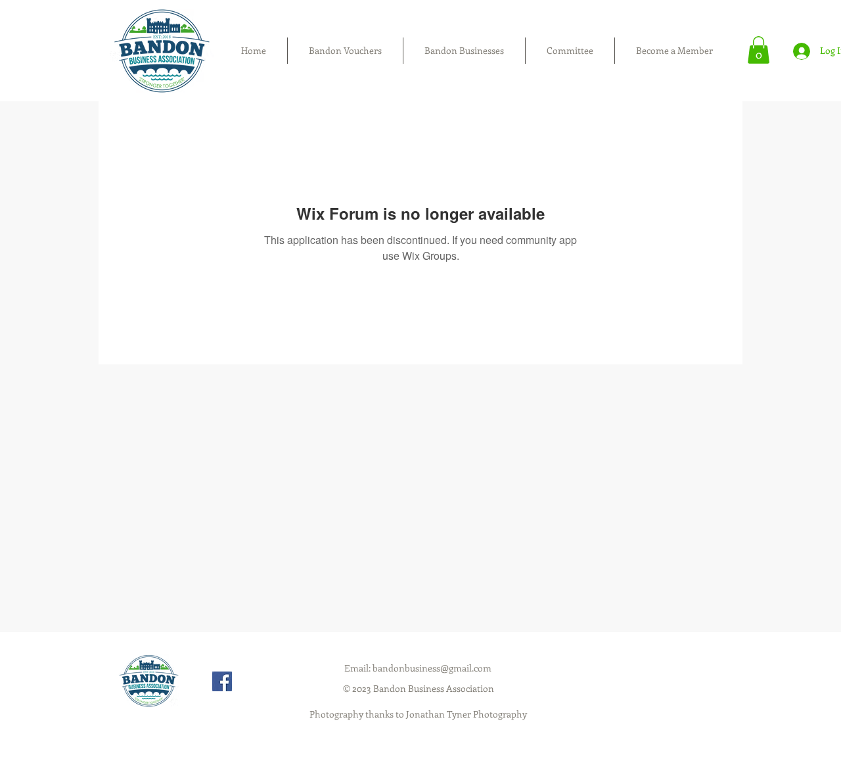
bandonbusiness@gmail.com (432, 668)
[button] (758, 50)
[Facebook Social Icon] (222, 681)
